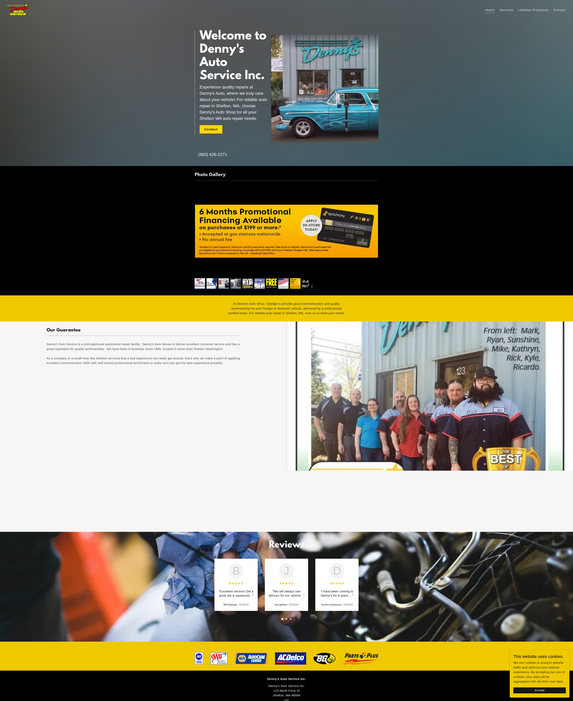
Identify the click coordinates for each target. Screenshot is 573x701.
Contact (211, 129)
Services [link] (506, 10)
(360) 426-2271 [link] (212, 154)
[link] (18, 9)
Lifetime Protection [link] (533, 10)
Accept (540, 690)
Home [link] (490, 10)
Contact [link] (559, 10)
